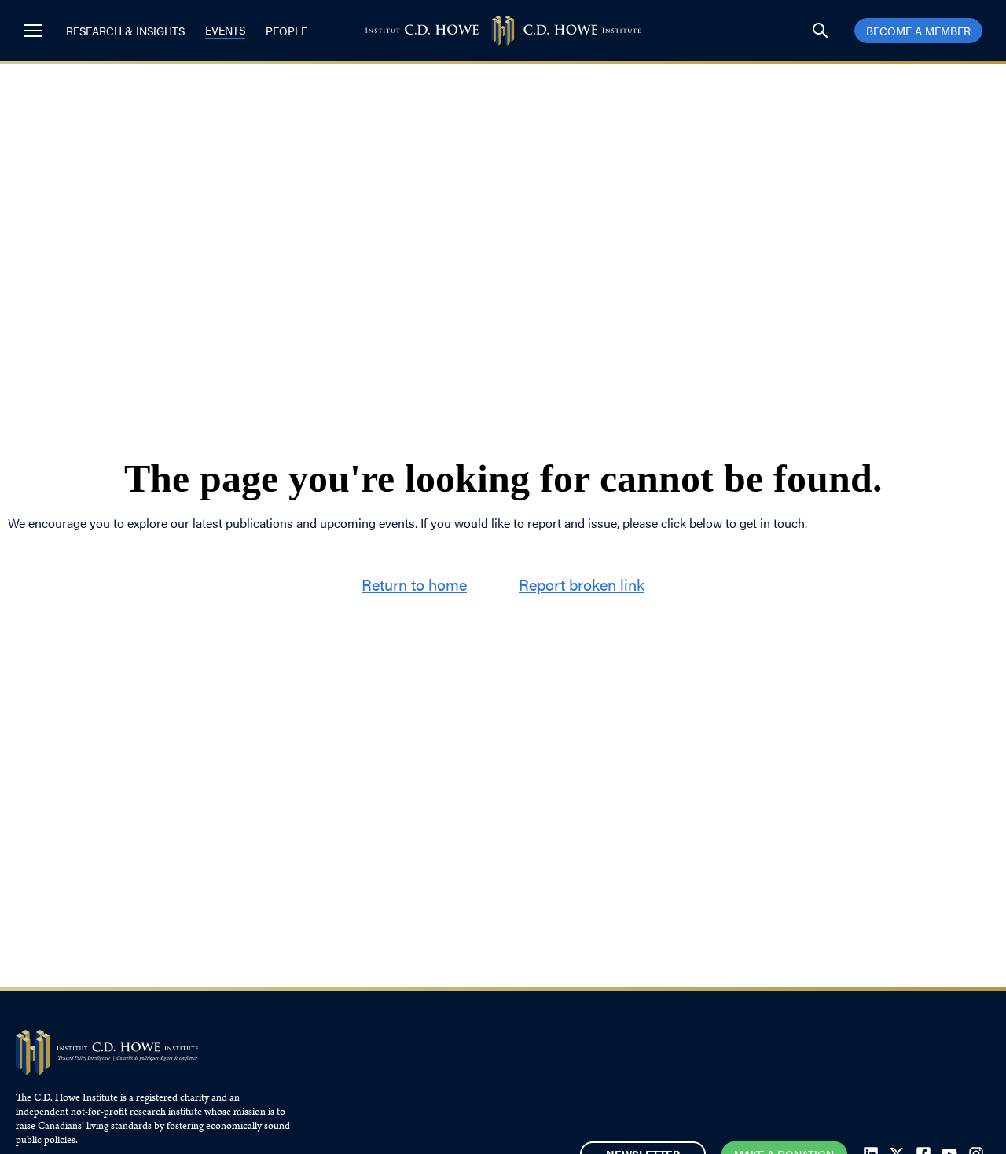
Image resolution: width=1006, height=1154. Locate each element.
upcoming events (367, 523)
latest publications (243, 523)
